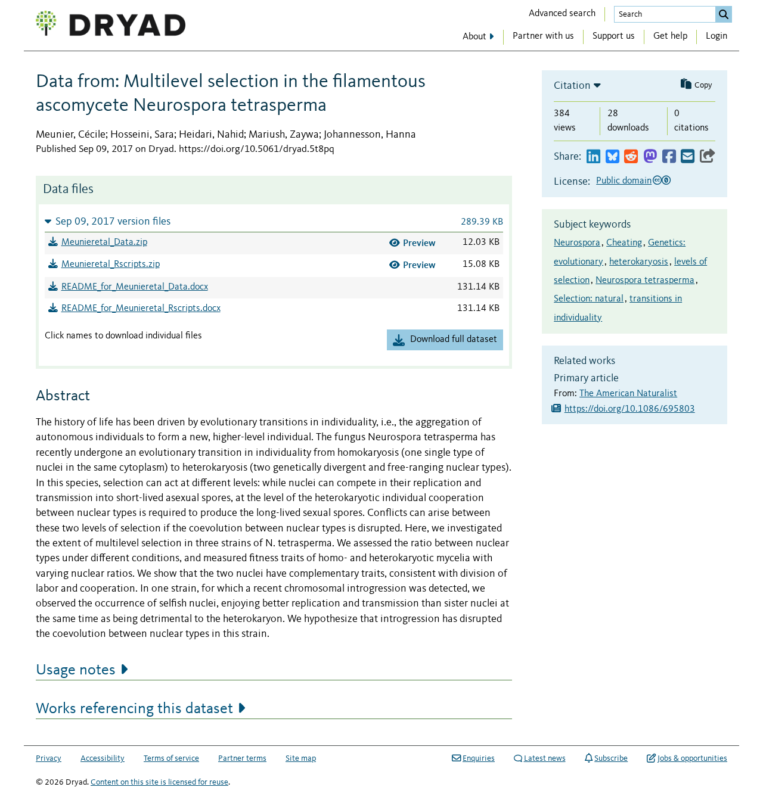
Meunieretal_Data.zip (104, 242)
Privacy (48, 758)
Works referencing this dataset (134, 709)
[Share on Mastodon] (650, 157)
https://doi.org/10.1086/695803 (630, 409)
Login (716, 36)
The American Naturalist (628, 394)
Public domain (624, 181)
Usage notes (76, 670)
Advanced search (562, 13)
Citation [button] (572, 85)
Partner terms (242, 758)
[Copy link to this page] (707, 157)
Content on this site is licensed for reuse (159, 782)
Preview (419, 242)
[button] (274, 221)
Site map (301, 758)
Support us (614, 36)
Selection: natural (589, 299)
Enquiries (479, 758)
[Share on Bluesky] (612, 157)
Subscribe (611, 758)
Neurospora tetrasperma (644, 280)
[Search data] (723, 14)
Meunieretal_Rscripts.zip (110, 264)
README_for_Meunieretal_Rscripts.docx (141, 308)
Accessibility (102, 758)
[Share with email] (687, 157)
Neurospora (577, 243)
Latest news (545, 758)
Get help (670, 36)
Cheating (624, 243)
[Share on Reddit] (631, 157)
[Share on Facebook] (669, 157)
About (474, 37)
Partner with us (543, 36)
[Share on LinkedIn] (593, 157)
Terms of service (171, 758)
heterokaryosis (638, 262)
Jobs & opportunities (692, 758)
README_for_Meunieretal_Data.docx (134, 287)
